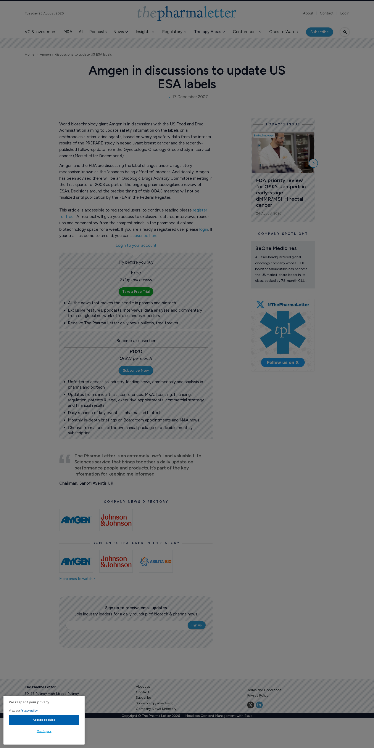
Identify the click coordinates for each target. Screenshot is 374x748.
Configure (44, 731)
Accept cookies (44, 719)
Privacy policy (29, 710)
